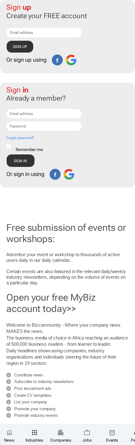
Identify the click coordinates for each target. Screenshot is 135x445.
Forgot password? (20, 138)
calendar (60, 260)
